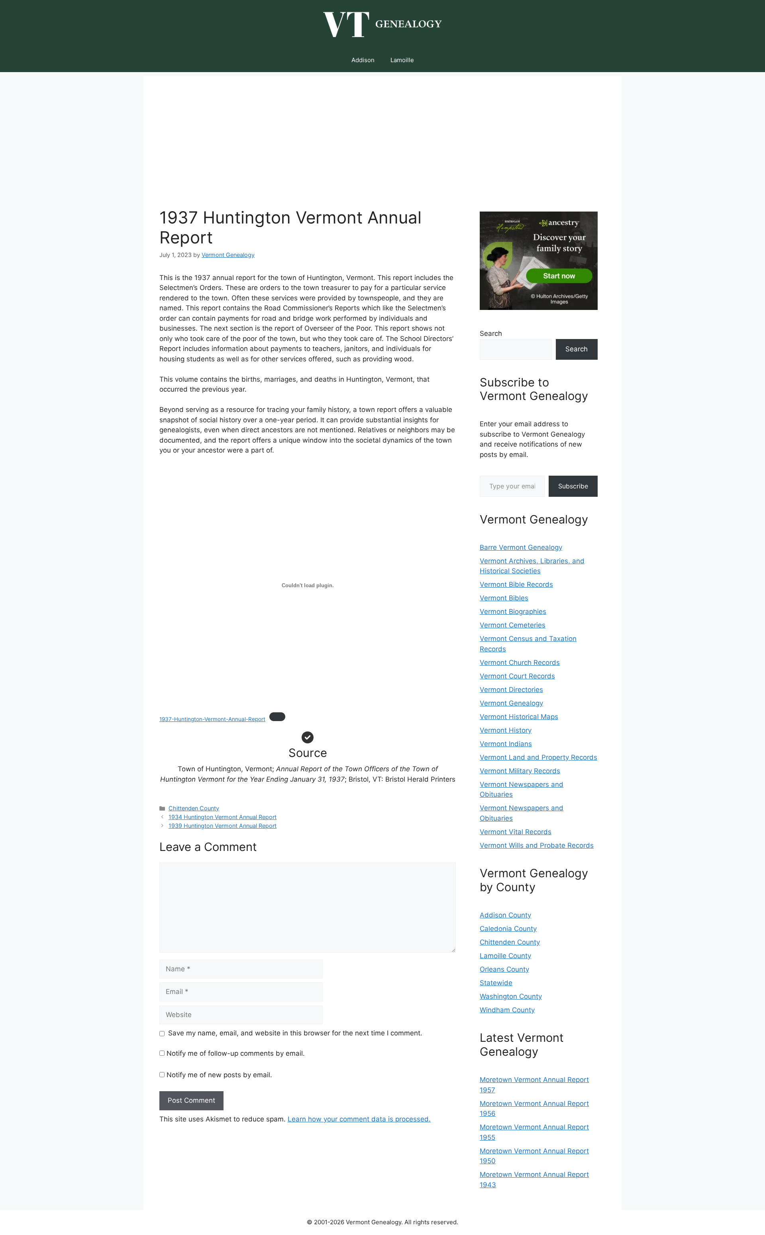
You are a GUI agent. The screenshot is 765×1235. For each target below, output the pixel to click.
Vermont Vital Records (515, 832)
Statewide (496, 983)
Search (491, 333)
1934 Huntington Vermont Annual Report (223, 817)
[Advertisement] (382, 132)
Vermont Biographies (513, 612)
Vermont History (506, 730)
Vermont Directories (511, 690)
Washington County (511, 996)
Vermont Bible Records (516, 584)
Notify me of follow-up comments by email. (236, 1053)
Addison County (505, 915)
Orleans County (504, 969)
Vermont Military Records (520, 771)
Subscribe (573, 486)
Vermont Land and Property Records (538, 757)
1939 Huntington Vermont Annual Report (223, 825)
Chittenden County (194, 808)
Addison (363, 60)
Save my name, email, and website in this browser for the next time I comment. (295, 1033)
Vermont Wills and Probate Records (537, 845)
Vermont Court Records (517, 676)
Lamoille (402, 60)
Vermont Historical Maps (519, 717)
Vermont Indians (506, 744)
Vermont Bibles (504, 598)
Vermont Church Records (520, 663)
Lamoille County (505, 956)
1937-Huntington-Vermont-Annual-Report (212, 719)
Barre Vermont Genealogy (521, 547)
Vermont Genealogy (511, 703)
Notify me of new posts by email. (219, 1075)
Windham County (507, 1010)
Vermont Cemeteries (512, 625)
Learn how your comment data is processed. (359, 1119)
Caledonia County (508, 929)
